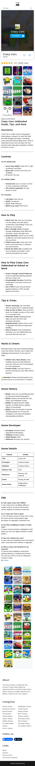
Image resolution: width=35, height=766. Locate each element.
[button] (31, 8)
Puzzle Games (23, 709)
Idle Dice (8, 657)
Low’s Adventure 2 (26, 618)
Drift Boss (8, 666)
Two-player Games (24, 726)
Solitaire (27, 638)
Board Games (7, 711)
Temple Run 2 (27, 582)
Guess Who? (17, 591)
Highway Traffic (17, 103)
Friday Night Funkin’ (17, 637)
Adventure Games (8, 709)
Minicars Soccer (26, 647)
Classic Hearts (26, 628)
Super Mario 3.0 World (8, 637)
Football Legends (26, 656)
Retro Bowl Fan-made (8, 600)
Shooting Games (24, 719)
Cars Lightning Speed (28, 83)
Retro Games (22, 714)
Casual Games (7, 716)
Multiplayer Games (24, 706)
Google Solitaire (17, 93)
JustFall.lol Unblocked (27, 73)
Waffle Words (27, 610)
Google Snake (26, 573)
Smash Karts (17, 573)
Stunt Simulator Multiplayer (7, 103)
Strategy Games (24, 723)
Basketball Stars (27, 113)
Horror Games (7, 728)
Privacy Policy (7, 755)
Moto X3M (8, 574)
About (4, 750)
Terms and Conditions (10, 757)
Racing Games (23, 711)
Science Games (23, 716)
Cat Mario (17, 657)
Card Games (6, 714)
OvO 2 (7, 114)
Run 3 (8, 583)
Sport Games (22, 721)
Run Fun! (8, 592)
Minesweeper (17, 582)
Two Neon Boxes (17, 73)
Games (6, 560)
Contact (5, 753)
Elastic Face (28, 94)
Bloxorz (27, 104)
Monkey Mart (17, 84)
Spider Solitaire (7, 93)
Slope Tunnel (8, 610)
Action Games (7, 706)
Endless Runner (7, 721)
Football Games (8, 723)
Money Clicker (7, 73)
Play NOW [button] (15, 36)
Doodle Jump (7, 83)
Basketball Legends (17, 113)
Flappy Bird (26, 601)
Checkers (17, 620)
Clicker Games (7, 719)
